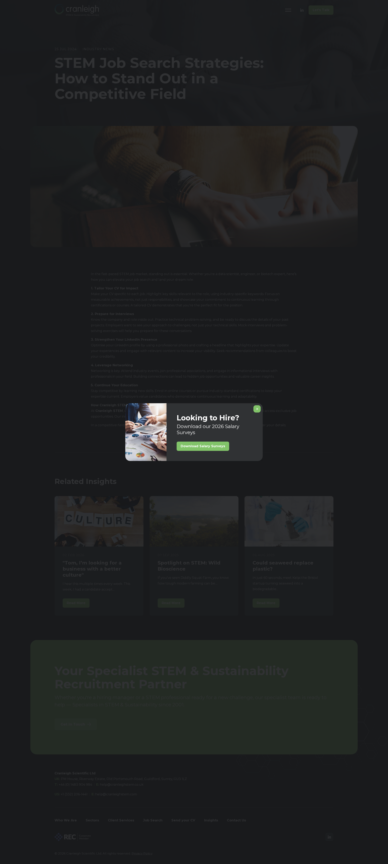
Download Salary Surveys (203, 446)
